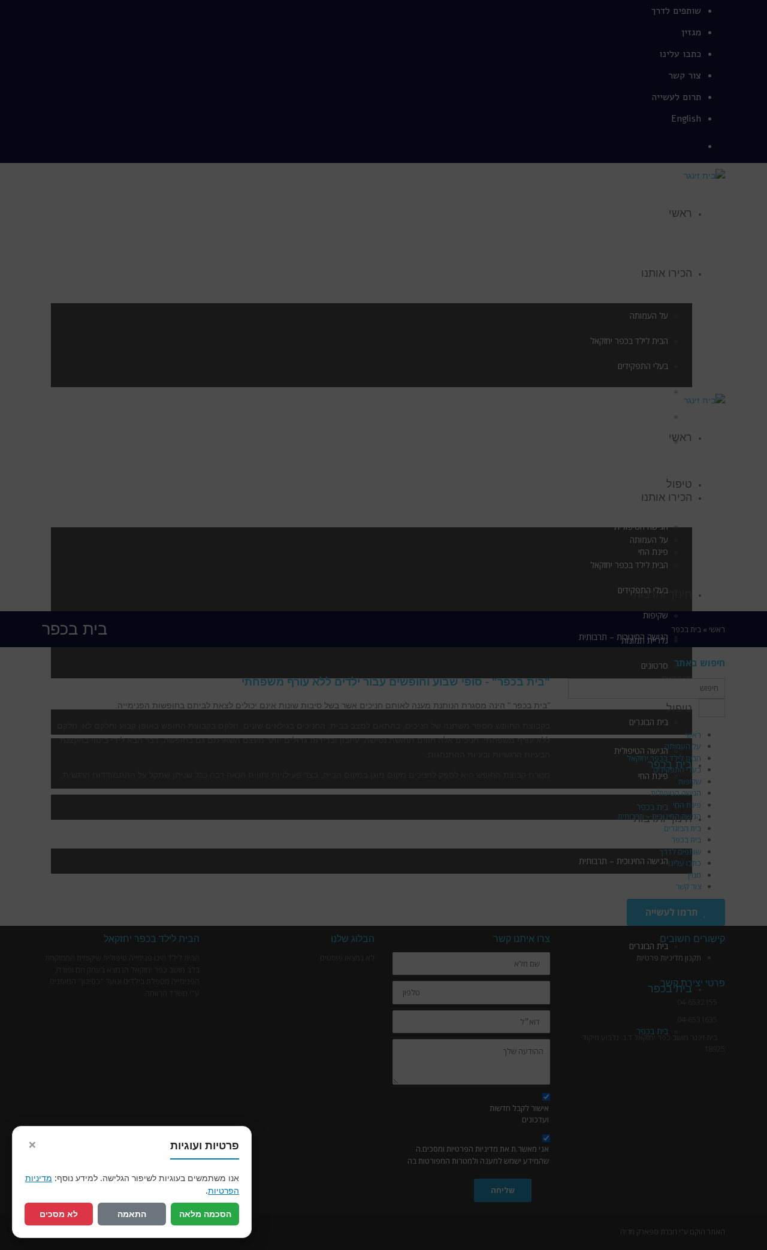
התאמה (131, 1213)
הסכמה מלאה (205, 1213)
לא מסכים (59, 1213)
